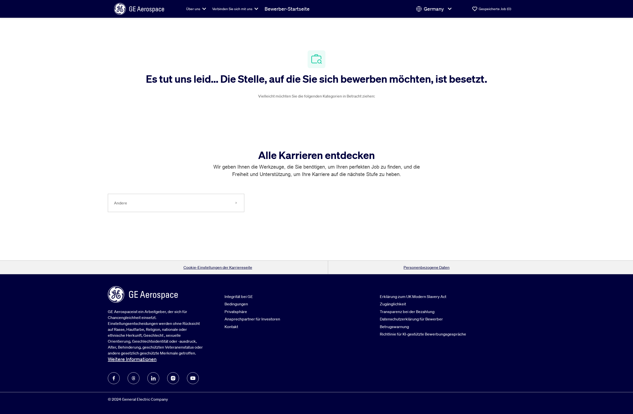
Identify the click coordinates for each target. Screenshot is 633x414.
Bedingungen (236, 303)
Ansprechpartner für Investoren (252, 318)
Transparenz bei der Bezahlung (407, 311)
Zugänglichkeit (393, 303)
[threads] (133, 378)
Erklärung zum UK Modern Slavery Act (413, 296)
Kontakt (231, 326)
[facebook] (114, 378)
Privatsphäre (236, 311)
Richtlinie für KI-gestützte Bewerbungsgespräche (423, 334)
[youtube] (193, 378)
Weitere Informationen (132, 359)
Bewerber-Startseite (287, 9)
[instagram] (173, 378)
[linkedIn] (153, 378)
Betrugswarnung (394, 326)
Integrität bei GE (239, 296)
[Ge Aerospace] (139, 8)
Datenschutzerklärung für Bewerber (411, 318)
